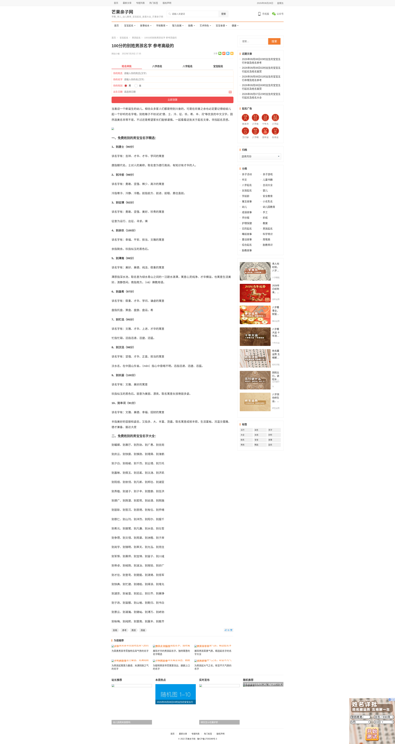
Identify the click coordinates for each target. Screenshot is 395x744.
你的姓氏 (118, 73)
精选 (256, 445)
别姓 (115, 630)
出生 (256, 430)
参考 (124, 630)
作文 (244, 179)
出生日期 (118, 91)
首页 (116, 3)
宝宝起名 (128, 25)
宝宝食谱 (220, 25)
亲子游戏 (268, 174)
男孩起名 (136, 37)
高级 (143, 630)
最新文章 (127, 3)
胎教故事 (247, 250)
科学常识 (268, 234)
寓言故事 (247, 201)
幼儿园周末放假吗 (121, 722)
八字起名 (247, 185)
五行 (242, 430)
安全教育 (268, 196)
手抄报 (245, 217)
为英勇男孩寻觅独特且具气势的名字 (130, 651)
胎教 (190, 25)
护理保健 (247, 223)
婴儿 (265, 190)
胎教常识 (268, 245)
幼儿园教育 (269, 207)
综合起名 (247, 245)
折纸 (265, 217)
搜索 (223, 14)
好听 (270, 435)
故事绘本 (144, 25)
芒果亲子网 (122, 12)
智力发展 (176, 25)
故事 (270, 440)
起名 (270, 445)
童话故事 (247, 239)
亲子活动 (247, 174)
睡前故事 (247, 234)
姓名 (242, 440)
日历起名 (247, 228)
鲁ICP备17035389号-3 (207, 739)
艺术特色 (204, 25)
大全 (242, 435)
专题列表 (140, 3)
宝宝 (256, 440)
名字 (270, 430)
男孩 (133, 630)
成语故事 (247, 212)
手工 (265, 212)
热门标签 (153, 3)
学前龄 (245, 196)
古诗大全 (268, 185)
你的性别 (118, 85)
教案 (265, 223)
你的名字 (118, 79)
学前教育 (160, 25)
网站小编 (116, 53)
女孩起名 (247, 190)
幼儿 (244, 207)
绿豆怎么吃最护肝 (209, 722)
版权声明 (167, 3)
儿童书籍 (268, 179)
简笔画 (266, 239)
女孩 (256, 435)
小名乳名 (268, 201)
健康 (234, 25)
